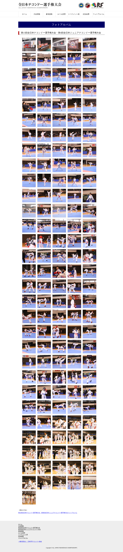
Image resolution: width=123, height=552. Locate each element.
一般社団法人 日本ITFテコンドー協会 (30, 541)
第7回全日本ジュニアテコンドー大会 (29, 529)
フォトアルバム (98, 14)
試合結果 (86, 14)
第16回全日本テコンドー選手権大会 (29, 527)
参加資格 (49, 14)
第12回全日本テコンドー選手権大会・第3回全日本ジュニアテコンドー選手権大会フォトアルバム (47, 512)
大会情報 (37, 14)
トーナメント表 (74, 14)
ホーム (24, 14)
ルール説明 (61, 14)
